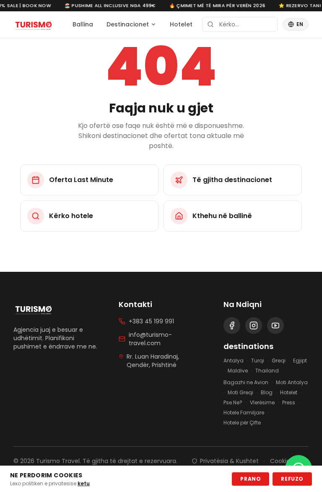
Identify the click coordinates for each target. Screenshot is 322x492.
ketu (84, 483)
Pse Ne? (232, 402)
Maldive (238, 370)
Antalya (233, 360)
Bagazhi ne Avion (245, 382)
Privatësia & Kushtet (229, 461)
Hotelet (181, 24)
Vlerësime (262, 402)
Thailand (267, 370)
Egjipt (300, 360)
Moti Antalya (292, 382)
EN (299, 24)
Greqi (279, 360)
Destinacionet (127, 24)
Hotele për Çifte (242, 422)
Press (288, 402)
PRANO (250, 478)
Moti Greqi (240, 392)
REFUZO (292, 478)
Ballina (83, 24)
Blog (267, 392)
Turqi (257, 360)
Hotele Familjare (243, 412)
